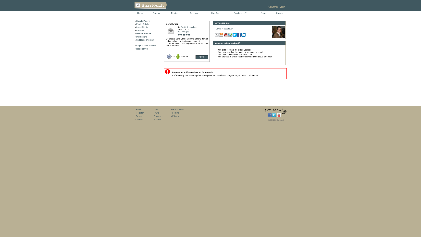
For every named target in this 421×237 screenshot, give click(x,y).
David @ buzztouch (189, 27)
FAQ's (156, 113)
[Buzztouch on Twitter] (274, 116)
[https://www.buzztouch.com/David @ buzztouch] (278, 38)
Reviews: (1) (183, 32)
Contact (279, 13)
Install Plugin (142, 27)
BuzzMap (194, 13)
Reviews (140, 30)
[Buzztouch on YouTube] (279, 116)
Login (282, 7)
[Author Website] (230, 36)
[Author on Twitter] (235, 36)
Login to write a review (146, 46)
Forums (156, 13)
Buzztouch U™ (240, 13)
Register (140, 113)
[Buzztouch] (159, 10)
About (263, 13)
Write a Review (143, 33)
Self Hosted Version (145, 40)
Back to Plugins (143, 21)
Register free (142, 49)
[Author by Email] (221, 36)
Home (140, 13)
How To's (215, 13)
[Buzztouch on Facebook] (270, 116)
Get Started (273, 7)
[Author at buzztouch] (217, 36)
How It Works (178, 109)
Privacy (139, 116)
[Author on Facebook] (239, 36)
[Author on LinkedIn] (243, 36)
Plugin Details (142, 24)
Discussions (141, 37)
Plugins (174, 13)
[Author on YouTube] (226, 36)
